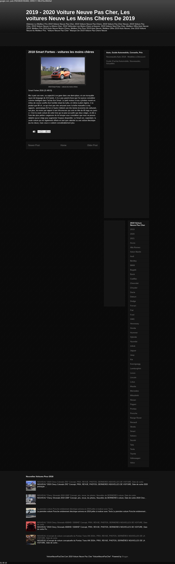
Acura (132, 243)
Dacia (132, 292)
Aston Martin (135, 252)
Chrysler (133, 288)
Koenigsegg (135, 364)
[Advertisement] (76, 39)
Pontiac (133, 409)
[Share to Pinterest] (49, 131)
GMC (132, 319)
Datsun (133, 297)
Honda (133, 328)
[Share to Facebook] (46, 131)
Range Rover (136, 418)
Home (63, 145)
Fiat (131, 310)
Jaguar (133, 350)
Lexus (132, 373)
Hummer (134, 333)
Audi (132, 256)
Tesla (132, 449)
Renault (133, 422)
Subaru (133, 436)
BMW (132, 265)
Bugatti (133, 270)
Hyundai (133, 341)
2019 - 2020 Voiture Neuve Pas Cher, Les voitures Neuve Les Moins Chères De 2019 (80, 15)
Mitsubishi (134, 395)
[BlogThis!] (41, 131)
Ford (132, 315)
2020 (132, 234)
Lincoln (133, 377)
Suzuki (133, 440)
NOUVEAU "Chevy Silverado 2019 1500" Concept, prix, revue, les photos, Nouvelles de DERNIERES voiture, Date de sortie (86, 495)
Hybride (133, 337)
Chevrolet (134, 283)
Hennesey (134, 323)
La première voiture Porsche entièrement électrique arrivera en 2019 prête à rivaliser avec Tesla (75, 509)
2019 (132, 229)
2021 (132, 238)
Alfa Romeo (135, 247)
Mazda (133, 386)
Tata (132, 445)
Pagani (133, 404)
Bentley (133, 261)
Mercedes (134, 391)
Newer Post (34, 145)
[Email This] (38, 131)
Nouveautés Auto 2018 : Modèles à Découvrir (125, 57)
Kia (131, 359)
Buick (132, 274)
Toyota (133, 454)
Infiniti (132, 346)
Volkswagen (135, 458)
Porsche (133, 413)
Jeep (132, 355)
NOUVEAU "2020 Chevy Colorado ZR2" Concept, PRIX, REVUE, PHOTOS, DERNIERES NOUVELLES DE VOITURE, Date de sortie (90, 482)
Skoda (133, 427)
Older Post (92, 145)
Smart (132, 431)
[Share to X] (44, 131)
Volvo (132, 463)
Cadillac (133, 279)
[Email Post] (34, 131)
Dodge (133, 301)
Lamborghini (135, 368)
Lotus (132, 382)
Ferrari (133, 306)
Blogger (125, 557)
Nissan (133, 400)
